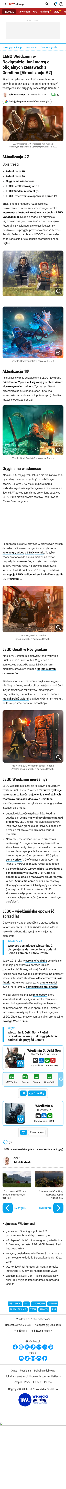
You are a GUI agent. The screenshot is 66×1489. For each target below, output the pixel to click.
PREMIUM (9, 11)
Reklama (56, 1376)
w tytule (39, 552)
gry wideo (18, 552)
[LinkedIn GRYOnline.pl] (44, 1347)
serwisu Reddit (12, 570)
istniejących (48, 668)
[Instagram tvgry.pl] (33, 1358)
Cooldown (38, 1303)
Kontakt (37, 1382)
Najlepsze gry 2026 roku (18, 1324)
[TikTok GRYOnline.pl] (33, 1347)
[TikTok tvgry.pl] (27, 1358)
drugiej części (48, 982)
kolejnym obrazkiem (48, 382)
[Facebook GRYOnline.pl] (15, 1347)
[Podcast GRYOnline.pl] (38, 1347)
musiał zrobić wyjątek (16, 698)
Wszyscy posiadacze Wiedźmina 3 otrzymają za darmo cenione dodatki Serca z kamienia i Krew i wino (32, 949)
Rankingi (44, 11)
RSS (54, 1309)
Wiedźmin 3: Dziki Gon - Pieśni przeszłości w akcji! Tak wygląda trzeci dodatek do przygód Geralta (33, 1036)
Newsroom (24, 11)
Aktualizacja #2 (15, 171)
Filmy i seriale (18, 1309)
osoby (43, 994)
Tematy (44, 1309)
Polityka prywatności (16, 1376)
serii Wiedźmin (46, 574)
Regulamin (25, 1370)
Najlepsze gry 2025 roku (48, 1324)
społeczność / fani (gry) (50, 1149)
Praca (27, 1382)
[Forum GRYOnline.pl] (50, 1347)
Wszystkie (14, 1303)
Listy (56, 11)
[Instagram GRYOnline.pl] (21, 1347)
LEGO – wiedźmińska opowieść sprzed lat (31, 196)
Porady (53, 1303)
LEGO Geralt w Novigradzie (22, 186)
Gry (35, 11)
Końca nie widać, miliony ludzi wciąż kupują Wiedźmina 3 (49, 1192)
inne (35, 994)
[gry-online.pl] (16, 4)
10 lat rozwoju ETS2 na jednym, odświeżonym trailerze (17, 1192)
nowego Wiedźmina (15, 1021)
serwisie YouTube (36, 960)
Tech (33, 1309)
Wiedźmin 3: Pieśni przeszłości (33, 1319)
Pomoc (48, 1382)
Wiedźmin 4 (20, 1330)
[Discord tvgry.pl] (38, 1358)
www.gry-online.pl (12, 47)
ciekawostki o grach (22, 1149)
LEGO (6, 1149)
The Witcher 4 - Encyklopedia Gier (33, 1113)
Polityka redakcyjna (44, 1370)
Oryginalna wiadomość (20, 181)
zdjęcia (49, 212)
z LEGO (29, 552)
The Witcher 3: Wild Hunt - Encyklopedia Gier (33, 1058)
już (38, 668)
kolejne (34, 212)
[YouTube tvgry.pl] (21, 1358)
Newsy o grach (49, 47)
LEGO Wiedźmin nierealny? (22, 191)
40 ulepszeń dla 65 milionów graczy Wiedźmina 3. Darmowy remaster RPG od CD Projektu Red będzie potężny (34, 1244)
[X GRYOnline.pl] (27, 1347)
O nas (14, 1370)
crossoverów (23, 561)
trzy (41, 212)
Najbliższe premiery (41, 1330)
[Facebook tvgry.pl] (44, 1358)
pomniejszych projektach (41, 986)
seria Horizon (14, 859)
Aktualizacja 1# (15, 176)
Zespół (18, 1382)
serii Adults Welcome (22, 881)
